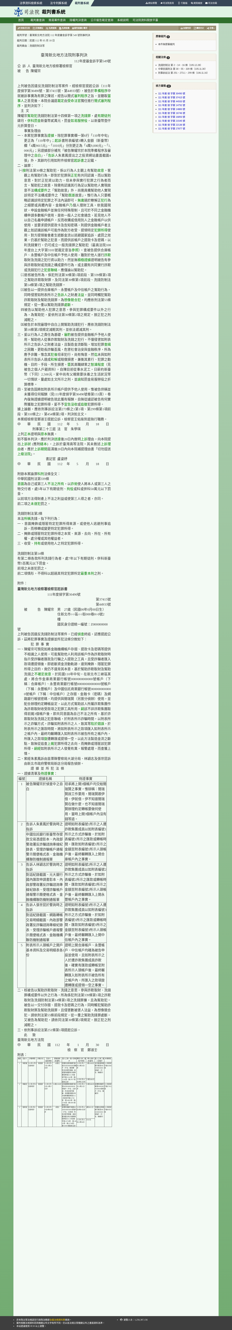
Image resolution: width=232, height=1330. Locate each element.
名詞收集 (65, 28)
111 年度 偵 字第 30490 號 (171, 93)
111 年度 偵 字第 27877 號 (171, 128)
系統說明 (123, 20)
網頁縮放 (197, 3)
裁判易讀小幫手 (80, 28)
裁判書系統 (82, 3)
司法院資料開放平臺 (145, 20)
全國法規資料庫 (57, 1320)
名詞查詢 (52, 28)
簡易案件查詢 (57, 20)
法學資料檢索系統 (31, 3)
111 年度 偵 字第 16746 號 (171, 113)
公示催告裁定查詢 (102, 20)
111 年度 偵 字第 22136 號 (171, 124)
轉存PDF (200, 28)
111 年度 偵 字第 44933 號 (171, 101)
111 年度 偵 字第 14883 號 (171, 109)
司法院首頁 (168, 3)
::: (142, 3)
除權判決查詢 (78, 20)
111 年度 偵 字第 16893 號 (171, 117)
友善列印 (187, 28)
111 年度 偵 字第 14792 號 (171, 105)
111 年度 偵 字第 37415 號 (171, 97)
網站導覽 (152, 3)
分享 (211, 28)
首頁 (21, 20)
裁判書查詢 (37, 20)
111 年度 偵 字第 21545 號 (171, 120)
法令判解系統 (58, 3)
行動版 (184, 3)
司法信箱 (212, 3)
